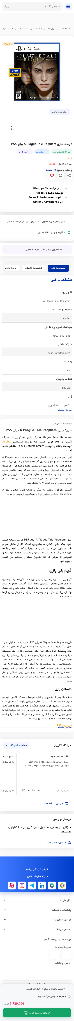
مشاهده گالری (59, 112)
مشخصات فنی (58, 268)
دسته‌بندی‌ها (64, 930)
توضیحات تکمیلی (33, 268)
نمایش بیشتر (65, 410)
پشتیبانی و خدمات (61, 910)
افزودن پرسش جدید (56, 842)
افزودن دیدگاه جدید (53, 804)
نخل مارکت (65, 901)
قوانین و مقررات (62, 920)
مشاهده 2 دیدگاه (18, 745)
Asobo (6, 442)
